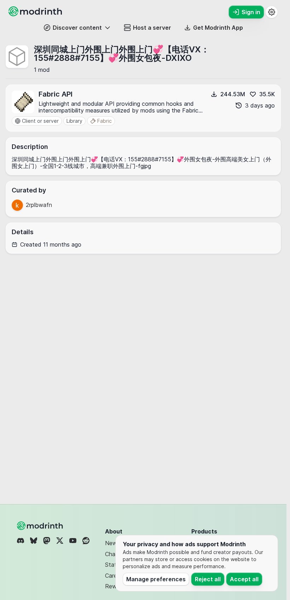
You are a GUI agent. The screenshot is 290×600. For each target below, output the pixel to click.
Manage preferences (156, 579)
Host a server (152, 27)
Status (113, 564)
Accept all (244, 579)
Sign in (251, 12)
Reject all (208, 579)
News (112, 543)
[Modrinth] (40, 525)
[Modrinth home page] (36, 14)
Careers (115, 575)
